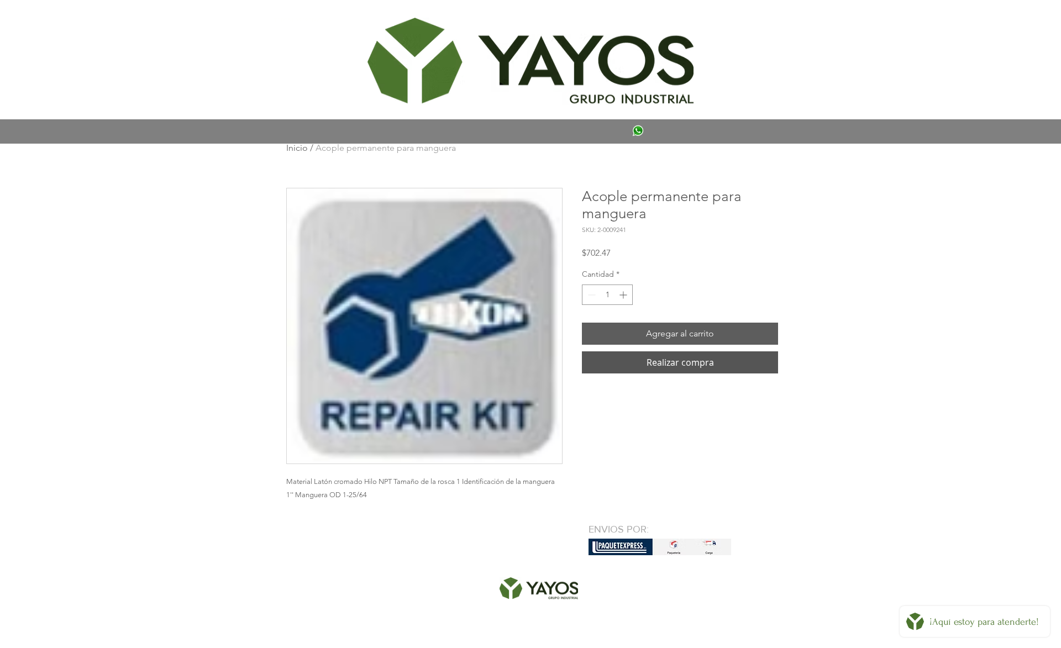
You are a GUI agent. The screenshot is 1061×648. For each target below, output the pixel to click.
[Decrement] (590, 294)
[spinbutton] (607, 294)
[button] (302, 20)
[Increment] (624, 294)
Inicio (297, 148)
